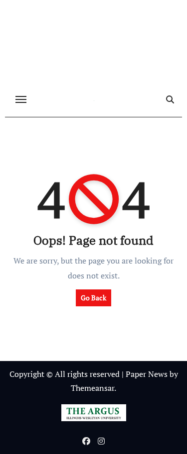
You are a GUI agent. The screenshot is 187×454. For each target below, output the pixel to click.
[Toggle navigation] (20, 99)
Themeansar (92, 387)
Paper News (147, 373)
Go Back (93, 297)
